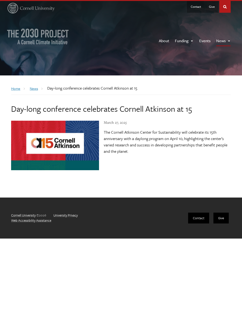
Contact (196, 6)
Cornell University (23, 215)
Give (212, 6)
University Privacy (65, 215)
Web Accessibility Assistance (31, 220)
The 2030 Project (38, 36)
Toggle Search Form (225, 7)
